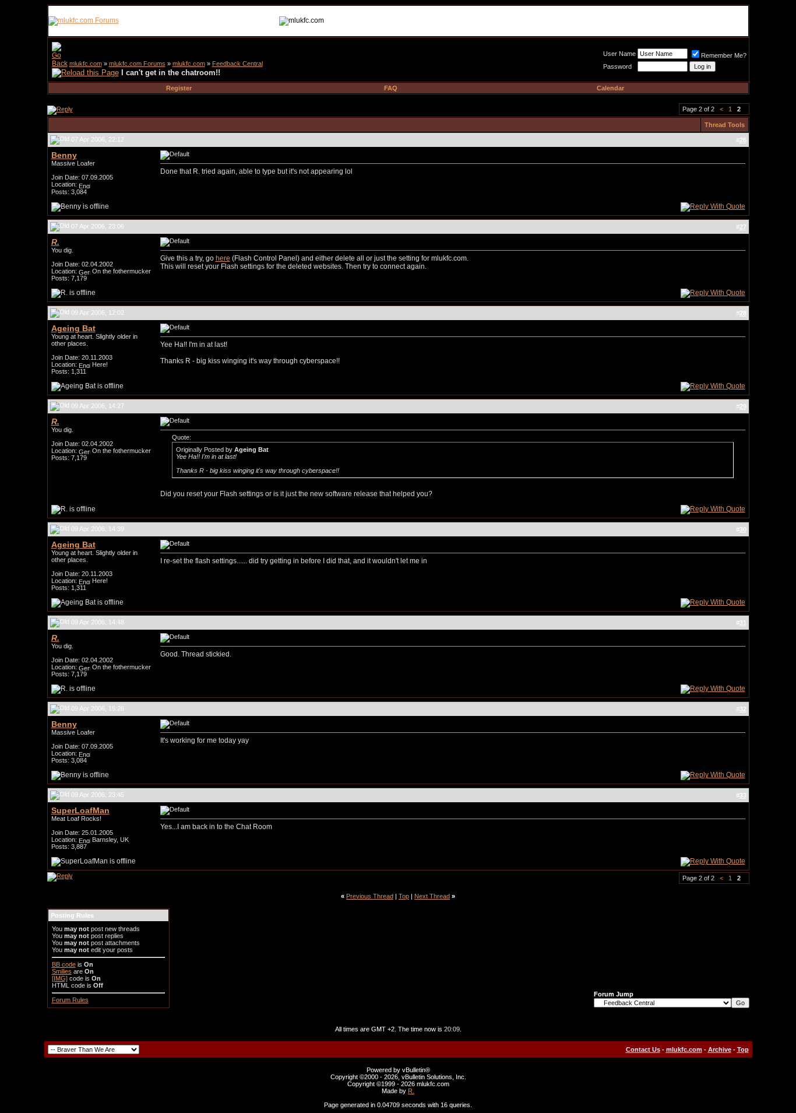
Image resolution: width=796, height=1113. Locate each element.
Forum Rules (70, 999)
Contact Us (643, 1049)
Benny (64, 155)
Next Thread (432, 896)
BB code (64, 964)
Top (404, 896)
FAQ (390, 88)
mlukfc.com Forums (137, 63)
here (223, 258)
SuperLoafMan (80, 810)
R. (411, 1090)
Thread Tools (725, 124)
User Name (619, 53)
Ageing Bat (73, 328)
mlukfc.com (85, 63)
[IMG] (60, 978)
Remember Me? (723, 55)
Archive (719, 1049)
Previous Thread (369, 896)
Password (617, 66)
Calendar (610, 88)
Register (179, 88)
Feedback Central (237, 63)
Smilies (62, 971)
